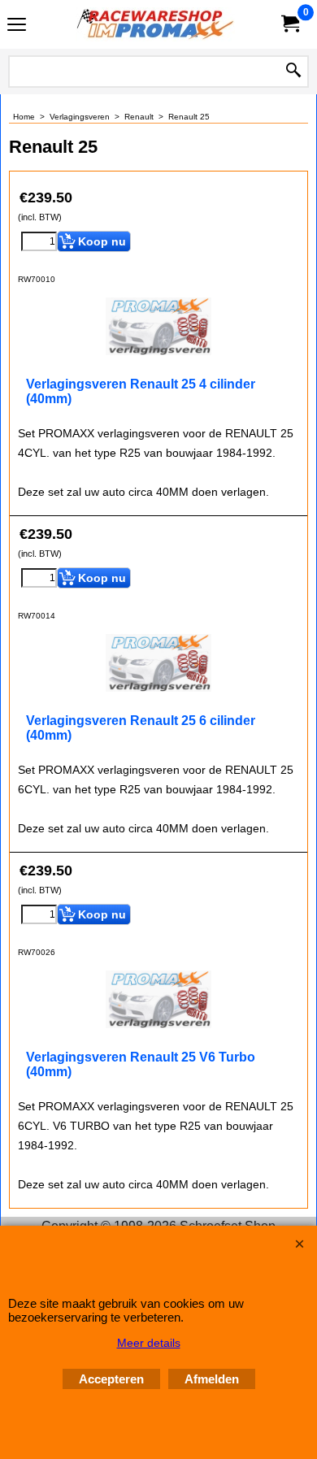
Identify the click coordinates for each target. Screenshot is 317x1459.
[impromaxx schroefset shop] (155, 24)
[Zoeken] (293, 71)
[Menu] (16, 26)
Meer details (148, 1342)
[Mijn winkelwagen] (289, 24)
